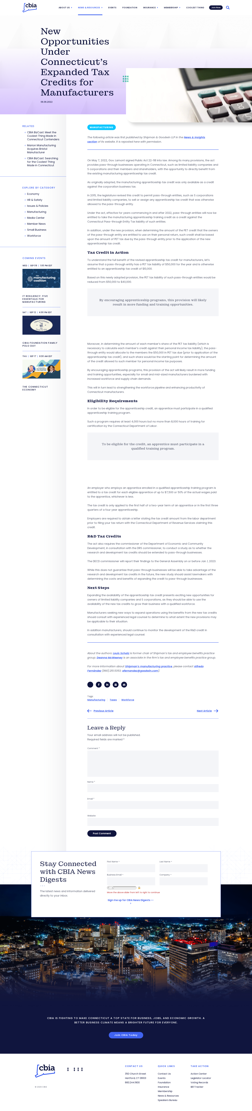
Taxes (113, 700)
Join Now (215, 7)
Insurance (149, 7)
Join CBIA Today (126, 1035)
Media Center (36, 218)
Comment (93, 748)
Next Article (204, 711)
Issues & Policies (37, 206)
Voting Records (199, 1082)
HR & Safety (34, 200)
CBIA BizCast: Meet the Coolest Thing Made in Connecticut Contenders (43, 136)
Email (90, 798)
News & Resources (89, 7)
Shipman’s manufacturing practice (148, 666)
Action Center (199, 1073)
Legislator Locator (201, 1078)
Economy (33, 194)
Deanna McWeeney (110, 657)
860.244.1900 (132, 1082)
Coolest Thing (195, 7)
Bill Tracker (197, 1087)
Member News (36, 224)
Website (91, 815)
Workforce (127, 700)
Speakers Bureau (167, 1100)
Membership (171, 7)
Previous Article (103, 711)
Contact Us (164, 1073)
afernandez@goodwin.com (140, 671)
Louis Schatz (121, 653)
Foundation (129, 7)
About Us (64, 7)
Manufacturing (96, 700)
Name (91, 781)
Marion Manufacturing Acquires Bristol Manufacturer (41, 149)
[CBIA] (29, 7)
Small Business (36, 230)
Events (112, 7)
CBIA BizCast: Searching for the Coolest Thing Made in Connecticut (42, 162)
